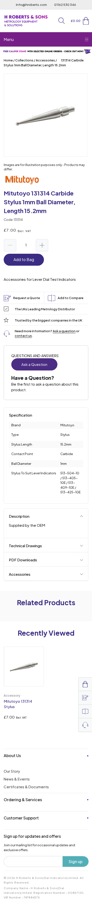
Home (8, 60)
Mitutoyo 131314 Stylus (18, 704)
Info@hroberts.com (31, 5)
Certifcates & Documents (26, 786)
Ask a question (64, 331)
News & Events (17, 779)
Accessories (45, 60)
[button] (61, 20)
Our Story (12, 771)
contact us (23, 336)
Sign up (75, 861)
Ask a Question (34, 364)
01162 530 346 (65, 5)
